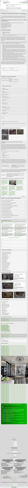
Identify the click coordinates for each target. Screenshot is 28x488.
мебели (19, 62)
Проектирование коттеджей (5, 265)
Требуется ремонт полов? (5, 99)
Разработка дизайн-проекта (5, 313)
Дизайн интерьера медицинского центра (19, 463)
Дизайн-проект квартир (4, 473)
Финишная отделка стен (4, 472)
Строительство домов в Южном (5, 329)
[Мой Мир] (24, 13)
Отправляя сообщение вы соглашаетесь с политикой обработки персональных (14, 453)
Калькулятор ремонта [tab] (14, 486)
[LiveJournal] (25, 13)
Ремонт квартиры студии (5, 341)
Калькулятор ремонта (18, 277)
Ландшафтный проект (5, 254)
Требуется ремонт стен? (4, 96)
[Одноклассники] (23, 13)
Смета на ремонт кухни (5, 229)
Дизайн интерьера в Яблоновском (5, 328)
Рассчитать (14, 452)
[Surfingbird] (26, 13)
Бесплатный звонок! (25, 3)
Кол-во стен (7, 94)
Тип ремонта (3, 91)
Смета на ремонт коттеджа (18, 232)
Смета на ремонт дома (5, 232)
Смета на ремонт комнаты (18, 229)
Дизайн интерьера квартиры (5, 305)
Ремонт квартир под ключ (14, 239)
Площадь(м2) (3, 94)
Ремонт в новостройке (5, 301)
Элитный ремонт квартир (5, 266)
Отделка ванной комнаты (5, 314)
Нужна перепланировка (14, 447)
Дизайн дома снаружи (3, 463)
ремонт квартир (7, 477)
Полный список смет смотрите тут (14, 237)
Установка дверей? (4, 106)
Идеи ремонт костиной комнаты (6, 270)
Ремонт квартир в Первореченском (5, 326)
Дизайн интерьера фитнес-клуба (18, 464)
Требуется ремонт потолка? (5, 102)
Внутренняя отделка (16, 471)
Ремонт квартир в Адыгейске (5, 325)
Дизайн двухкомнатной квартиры (6, 253)
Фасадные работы (4, 261)
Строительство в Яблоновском (5, 330)
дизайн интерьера (10, 477)
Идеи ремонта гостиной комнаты (18, 470)
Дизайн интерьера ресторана (6, 262)
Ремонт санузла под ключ (17, 472)
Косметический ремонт (5, 258)
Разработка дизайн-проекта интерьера (5, 471)
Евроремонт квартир (4, 310)
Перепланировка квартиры (5, 257)
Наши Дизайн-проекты (14, 243)
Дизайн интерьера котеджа (5, 306)
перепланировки (11, 46)
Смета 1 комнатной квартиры (18, 235)
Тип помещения (3, 88)
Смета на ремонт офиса (5, 235)
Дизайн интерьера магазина (4, 464)
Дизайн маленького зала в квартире (5, 470)
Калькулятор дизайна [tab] (14, 487)
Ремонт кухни (3, 309)
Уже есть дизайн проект (14, 448)
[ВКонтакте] (22, 13)
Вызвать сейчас (17, 286)
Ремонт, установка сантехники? (5, 109)
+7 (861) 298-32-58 (23, 2)
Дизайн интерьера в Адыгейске (5, 327)
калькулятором (9, 174)
